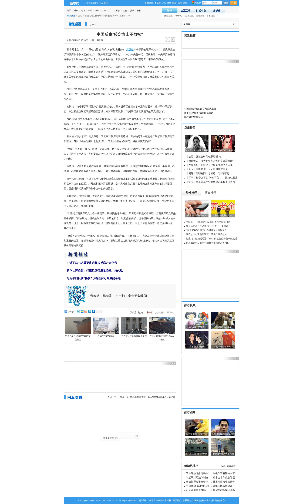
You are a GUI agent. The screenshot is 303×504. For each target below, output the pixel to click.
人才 (111, 10)
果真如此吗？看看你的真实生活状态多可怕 (207, 242)
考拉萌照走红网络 (223, 327)
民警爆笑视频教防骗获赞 (223, 434)
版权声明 (206, 500)
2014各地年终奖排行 (220, 221)
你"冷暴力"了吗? (196, 327)
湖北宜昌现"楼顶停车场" (196, 453)
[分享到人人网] (93, 311)
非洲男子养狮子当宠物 (223, 453)
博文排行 (210, 192)
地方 (83, 10)
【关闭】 (133, 312)
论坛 (164, 3)
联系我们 (187, 500)
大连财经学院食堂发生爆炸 (134, 336)
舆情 (185, 3)
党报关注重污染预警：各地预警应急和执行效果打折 (151, 397)
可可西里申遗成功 (196, 490)
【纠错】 (150, 312)
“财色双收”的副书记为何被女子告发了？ (206, 230)
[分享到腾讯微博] (90, 311)
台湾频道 (200, 15)
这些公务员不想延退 (227, 238)
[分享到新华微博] (78, 311)
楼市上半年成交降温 (224, 477)
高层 (69, 10)
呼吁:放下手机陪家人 (196, 215)
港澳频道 (189, 15)
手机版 (157, 3)
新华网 (74, 3)
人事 (104, 10)
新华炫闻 (149, 3)
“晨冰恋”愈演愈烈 (196, 346)
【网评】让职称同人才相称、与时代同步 (208, 173)
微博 (169, 3)
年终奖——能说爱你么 (197, 221)
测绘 (122, 397)
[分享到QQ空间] (82, 311)
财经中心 (201, 10)
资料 (139, 10)
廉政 (97, 10)
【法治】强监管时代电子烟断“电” (204, 156)
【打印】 (141, 312)
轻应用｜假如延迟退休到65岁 (201, 238)
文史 (125, 10)
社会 (118, 10)
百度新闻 (231, 466)
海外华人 (179, 15)
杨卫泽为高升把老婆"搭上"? (200, 226)
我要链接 (196, 500)
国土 (116, 397)
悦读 (132, 10)
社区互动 (185, 10)
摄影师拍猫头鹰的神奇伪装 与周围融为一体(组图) (101, 15)
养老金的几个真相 (223, 215)
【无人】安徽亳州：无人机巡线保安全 (207, 169)
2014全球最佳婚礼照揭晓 (196, 150)
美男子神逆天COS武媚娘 (223, 150)
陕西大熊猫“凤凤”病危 (196, 434)
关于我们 (177, 500)
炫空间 (198, 2)
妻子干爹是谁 (221, 226)
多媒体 (217, 10)
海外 (169, 10)
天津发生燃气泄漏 (105, 336)
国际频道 (168, 15)
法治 (90, 10)
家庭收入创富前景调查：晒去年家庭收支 (206, 234)
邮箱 (174, 3)
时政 (76, 10)
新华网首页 (108, 438)
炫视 (180, 3)
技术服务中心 (218, 500)
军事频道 (210, 15)
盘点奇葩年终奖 (223, 346)
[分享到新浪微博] (86, 311)
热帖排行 (191, 192)
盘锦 (110, 397)
